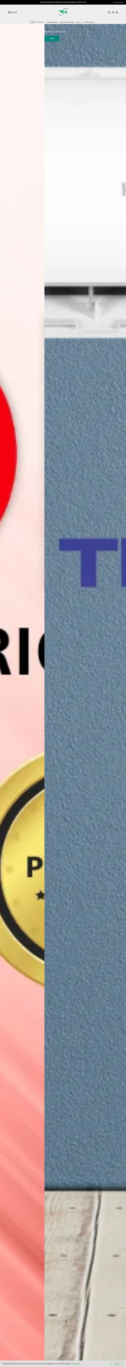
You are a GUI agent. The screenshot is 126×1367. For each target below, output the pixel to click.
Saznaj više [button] (76, 1363)
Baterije (78, 22)
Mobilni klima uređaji (52, 22)
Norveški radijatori (89, 22)
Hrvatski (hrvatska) (117, 2)
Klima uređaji (39, 22)
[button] (109, 12)
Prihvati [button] (116, 1363)
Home (32, 22)
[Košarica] (117, 12)
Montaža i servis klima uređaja (66, 22)
